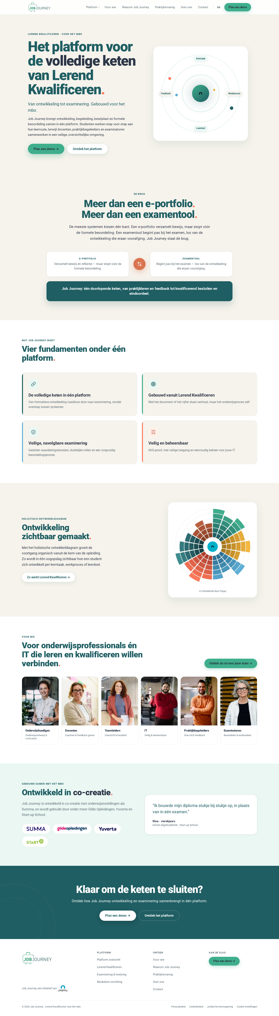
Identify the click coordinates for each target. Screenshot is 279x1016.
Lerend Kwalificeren (109, 967)
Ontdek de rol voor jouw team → (230, 663)
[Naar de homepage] (39, 7)
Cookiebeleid (196, 1006)
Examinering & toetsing (111, 974)
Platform (91, 7)
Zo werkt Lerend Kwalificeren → (48, 577)
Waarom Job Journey (135, 7)
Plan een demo (238, 7)
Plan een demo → (46, 149)
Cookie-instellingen (247, 1006)
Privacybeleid (178, 1006)
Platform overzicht (108, 959)
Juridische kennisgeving (220, 1006)
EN (218, 7)
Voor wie (110, 7)
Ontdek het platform (87, 149)
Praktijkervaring (165, 7)
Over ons (186, 7)
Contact (203, 7)
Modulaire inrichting (109, 982)
